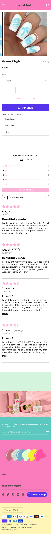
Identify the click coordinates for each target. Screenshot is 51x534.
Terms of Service (9, 527)
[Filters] (5, 197)
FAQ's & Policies (25, 527)
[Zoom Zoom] (25, 34)
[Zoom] (8, 51)
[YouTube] (23, 494)
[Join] (47, 431)
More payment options (11, 114)
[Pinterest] (13, 494)
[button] (25, 165)
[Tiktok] (8, 494)
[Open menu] (6, 5)
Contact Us (33, 525)
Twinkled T (9, 525)
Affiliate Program (9, 530)
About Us (23, 525)
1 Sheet (8, 81)
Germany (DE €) (11, 510)
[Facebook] (3, 494)
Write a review (25, 190)
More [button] (4, 475)
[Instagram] (18, 494)
